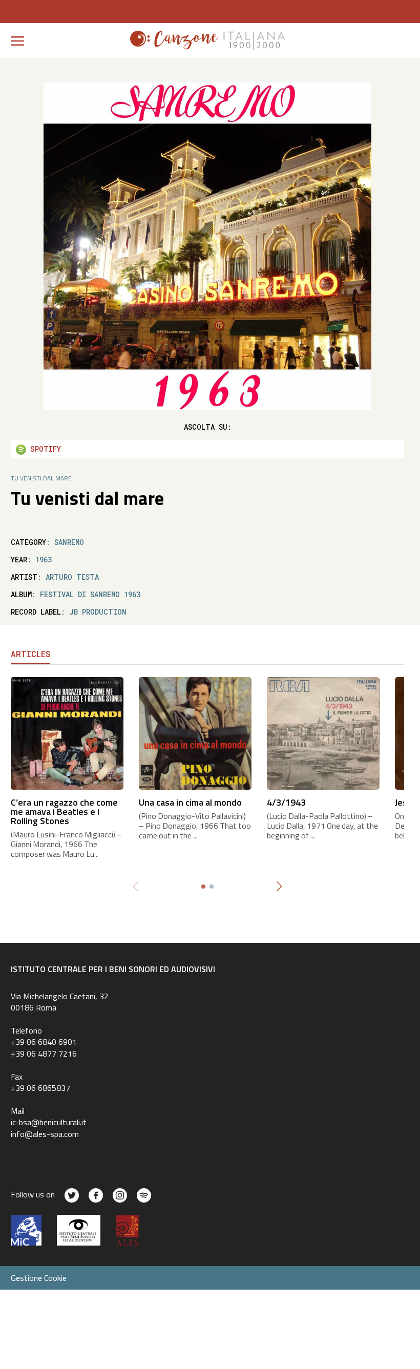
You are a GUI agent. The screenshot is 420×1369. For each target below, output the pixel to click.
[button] (279, 886)
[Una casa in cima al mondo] (195, 733)
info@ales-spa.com (45, 1134)
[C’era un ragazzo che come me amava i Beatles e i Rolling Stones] (67, 733)
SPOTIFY (43, 449)
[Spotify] (144, 1195)
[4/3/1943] (323, 733)
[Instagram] (120, 1195)
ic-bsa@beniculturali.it (49, 1122)
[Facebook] (96, 1195)
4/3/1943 (286, 802)
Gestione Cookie (39, 1278)
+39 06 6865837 (40, 1088)
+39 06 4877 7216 (44, 1053)
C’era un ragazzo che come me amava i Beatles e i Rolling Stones (64, 811)
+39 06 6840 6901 (44, 1042)
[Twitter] (72, 1195)
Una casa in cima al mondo (190, 802)
